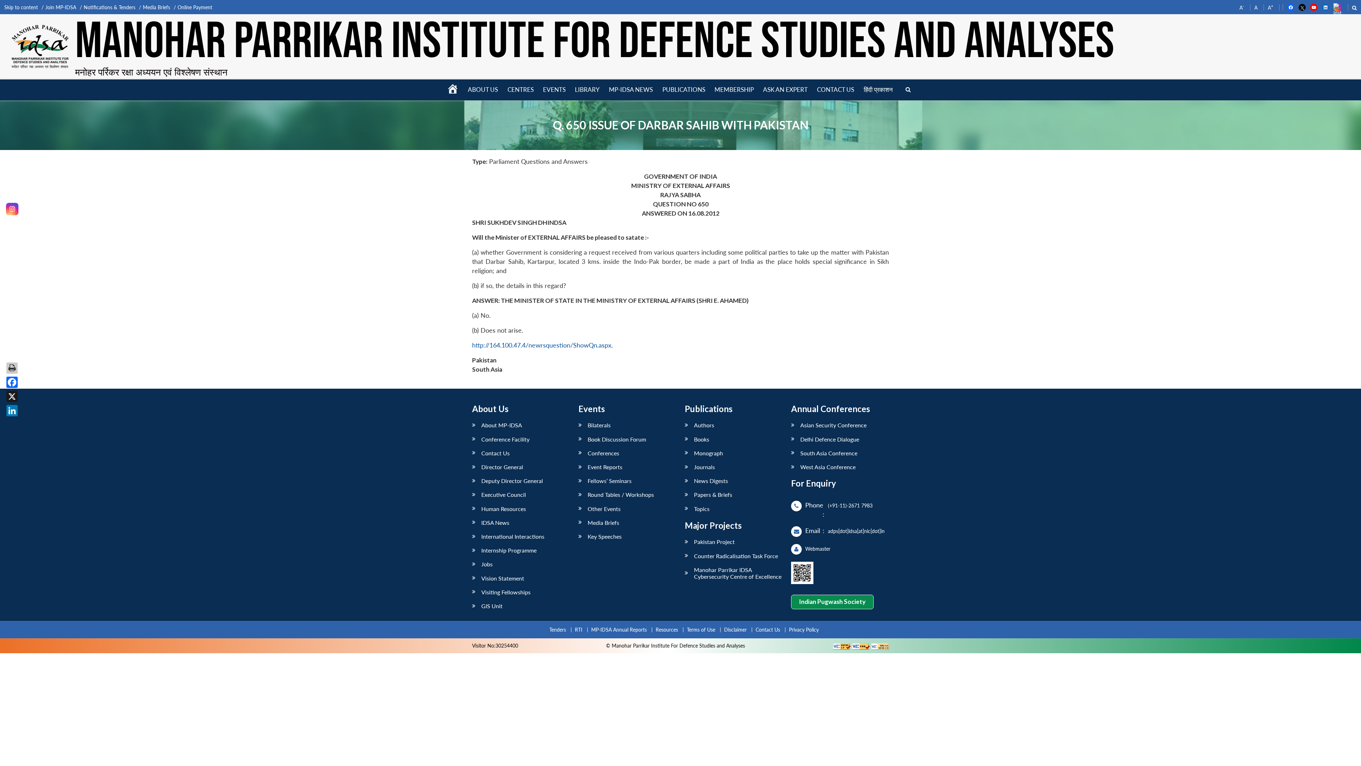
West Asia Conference (828, 467)
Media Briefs (156, 7)
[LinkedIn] (12, 411)
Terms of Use (701, 630)
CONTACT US (835, 89)
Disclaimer (735, 630)
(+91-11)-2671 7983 (850, 506)
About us (483, 89)
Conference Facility (505, 439)
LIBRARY (587, 89)
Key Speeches (605, 536)
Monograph (708, 453)
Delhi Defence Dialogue (829, 439)
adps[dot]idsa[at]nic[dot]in (856, 531)
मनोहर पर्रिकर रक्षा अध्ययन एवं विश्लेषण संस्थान (151, 72)
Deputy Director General (512, 480)
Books (701, 439)
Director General (502, 467)
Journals (704, 467)
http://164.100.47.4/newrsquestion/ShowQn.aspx (541, 345)
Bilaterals (599, 425)
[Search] (908, 89)
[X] (12, 396)
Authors (704, 425)
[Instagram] (12, 209)
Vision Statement (502, 578)
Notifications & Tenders (109, 7)
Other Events (604, 508)
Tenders (557, 630)
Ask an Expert (785, 89)
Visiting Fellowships (506, 592)
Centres (521, 89)
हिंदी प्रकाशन (878, 89)
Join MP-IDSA (60, 7)
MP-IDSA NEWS (631, 89)
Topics (702, 508)
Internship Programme (509, 550)
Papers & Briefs (713, 494)
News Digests (711, 480)
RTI (578, 630)
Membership (734, 89)
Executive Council (503, 494)
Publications (683, 89)
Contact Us (495, 453)
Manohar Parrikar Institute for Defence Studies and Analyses (594, 42)
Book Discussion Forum (617, 439)
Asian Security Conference (833, 425)
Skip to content (21, 7)
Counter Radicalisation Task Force (736, 556)
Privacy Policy (804, 630)
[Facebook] (12, 382)
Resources (667, 630)
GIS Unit (492, 606)
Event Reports (605, 467)
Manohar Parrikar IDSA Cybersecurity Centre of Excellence (738, 573)
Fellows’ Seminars (610, 480)
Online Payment (195, 7)
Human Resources (503, 508)
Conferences (603, 453)
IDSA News (495, 522)
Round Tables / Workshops (621, 494)
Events (554, 89)
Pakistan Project (714, 541)
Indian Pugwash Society (832, 601)
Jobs (487, 564)
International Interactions (512, 536)
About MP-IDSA (501, 425)
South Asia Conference (828, 453)
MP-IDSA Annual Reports (619, 630)
